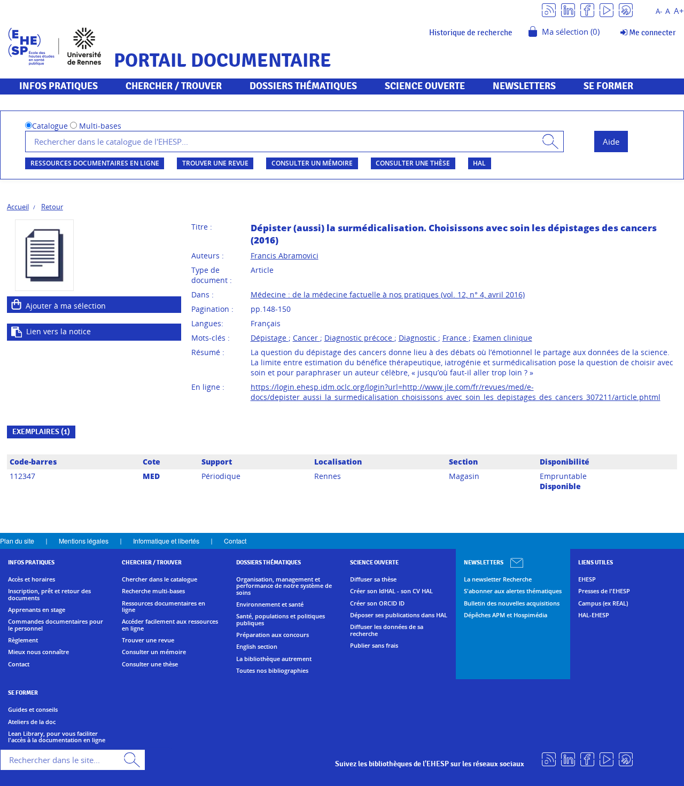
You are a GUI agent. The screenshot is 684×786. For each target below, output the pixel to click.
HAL (479, 163)
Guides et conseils (33, 709)
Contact (235, 540)
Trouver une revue (215, 163)
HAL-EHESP (593, 615)
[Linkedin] (568, 9)
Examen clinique (502, 338)
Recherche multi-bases (153, 591)
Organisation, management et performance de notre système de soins (284, 586)
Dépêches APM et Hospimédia (505, 615)
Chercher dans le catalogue (159, 579)
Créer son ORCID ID (377, 603)
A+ (679, 11)
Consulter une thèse (413, 163)
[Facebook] (587, 9)
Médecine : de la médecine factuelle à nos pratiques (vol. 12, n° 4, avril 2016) (388, 294)
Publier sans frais (374, 645)
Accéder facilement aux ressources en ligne (170, 625)
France (455, 338)
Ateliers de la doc (32, 722)
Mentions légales (83, 540)
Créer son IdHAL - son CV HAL (391, 591)
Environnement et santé (270, 604)
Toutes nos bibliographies (272, 670)
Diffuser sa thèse (373, 579)
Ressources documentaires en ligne (94, 163)
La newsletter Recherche (498, 579)
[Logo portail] (55, 45)
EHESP (587, 579)
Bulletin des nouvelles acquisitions (511, 603)
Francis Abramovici (284, 255)
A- (659, 11)
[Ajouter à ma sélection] (16, 304)
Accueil (18, 206)
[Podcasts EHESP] (626, 9)
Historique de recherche (470, 32)
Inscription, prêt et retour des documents (49, 594)
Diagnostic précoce (359, 338)
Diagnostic (418, 338)
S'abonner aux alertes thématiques (513, 591)
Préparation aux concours (272, 635)
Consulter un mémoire (312, 163)
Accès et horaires (31, 579)
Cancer (306, 338)
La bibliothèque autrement (274, 659)
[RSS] (549, 9)
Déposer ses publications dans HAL (398, 615)
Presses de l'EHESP (604, 591)
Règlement (23, 640)
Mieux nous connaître (38, 652)
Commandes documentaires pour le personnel (55, 625)
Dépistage (270, 338)
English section (256, 646)
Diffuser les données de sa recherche (386, 630)
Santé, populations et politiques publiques (280, 619)
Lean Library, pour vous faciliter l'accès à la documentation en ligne (56, 737)
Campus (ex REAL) (603, 603)
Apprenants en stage (36, 610)
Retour (52, 206)
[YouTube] (606, 9)
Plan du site (17, 540)
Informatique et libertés (166, 540)
